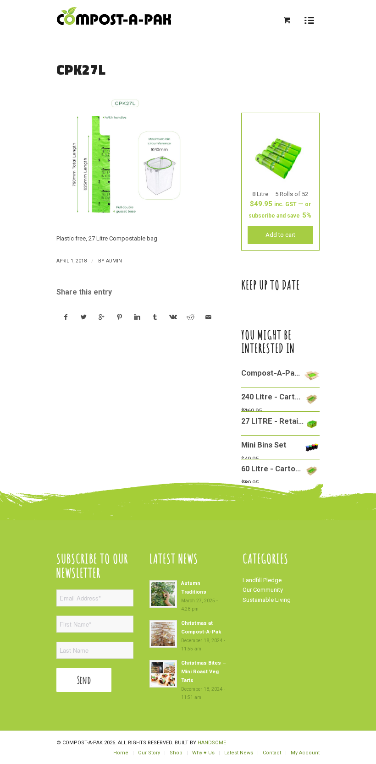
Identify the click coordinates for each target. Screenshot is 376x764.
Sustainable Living (267, 599)
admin (114, 261)
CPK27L (81, 69)
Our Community (263, 589)
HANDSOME (212, 743)
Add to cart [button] (280, 234)
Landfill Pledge (262, 580)
